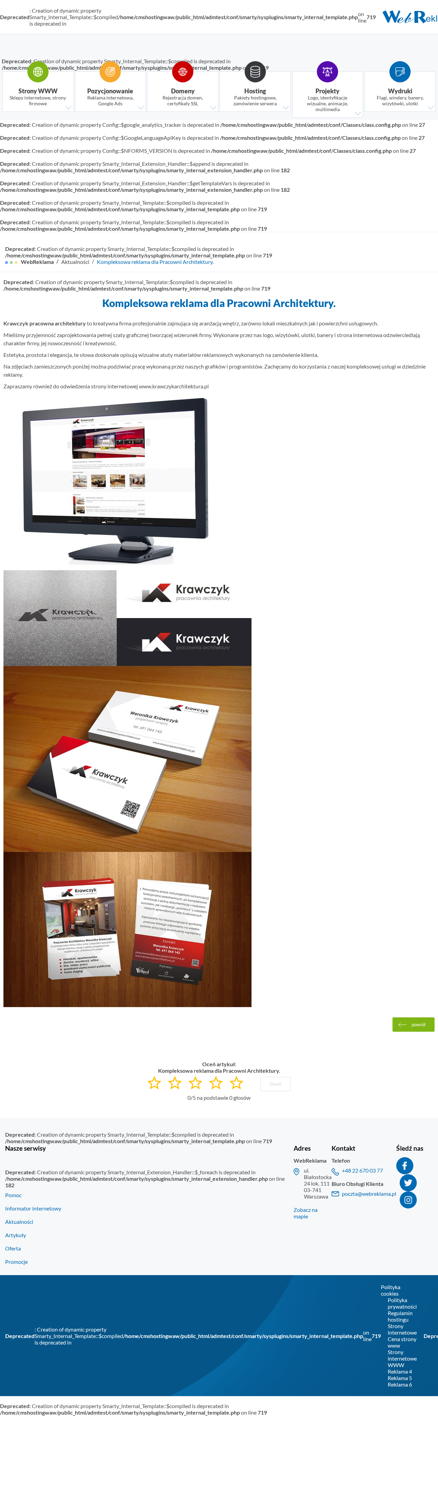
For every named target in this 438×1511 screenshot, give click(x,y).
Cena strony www (402, 1342)
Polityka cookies (390, 1290)
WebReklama (37, 261)
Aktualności (75, 261)
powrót (419, 1024)
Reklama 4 (400, 1371)
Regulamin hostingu (400, 1316)
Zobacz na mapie (306, 1212)
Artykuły (15, 1235)
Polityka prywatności (402, 1303)
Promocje (16, 1261)
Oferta (13, 1248)
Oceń (275, 1084)
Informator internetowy (33, 1208)
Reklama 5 (400, 1378)
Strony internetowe (402, 1329)
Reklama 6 (400, 1384)
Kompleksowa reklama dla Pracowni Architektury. (155, 261)
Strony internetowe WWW (402, 1358)
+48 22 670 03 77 (362, 1170)
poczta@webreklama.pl (369, 1193)
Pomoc (13, 1195)
